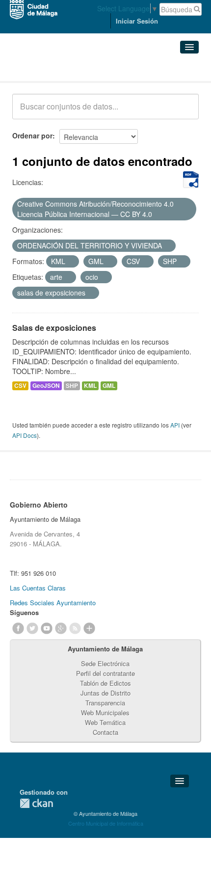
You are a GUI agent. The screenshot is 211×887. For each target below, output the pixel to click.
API (175, 425)
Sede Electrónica (105, 663)
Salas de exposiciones (54, 327)
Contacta (105, 732)
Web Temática (105, 722)
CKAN (36, 803)
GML (109, 385)
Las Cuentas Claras (38, 587)
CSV (20, 385)
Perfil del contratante (105, 673)
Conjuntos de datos (55, 69)
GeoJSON (46, 385)
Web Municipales (105, 712)
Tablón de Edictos (105, 683)
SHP (72, 385)
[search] (184, 112)
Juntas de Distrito (105, 693)
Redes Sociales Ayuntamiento (53, 602)
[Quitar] (157, 214)
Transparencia (105, 702)
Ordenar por (32, 135)
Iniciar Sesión (137, 21)
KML (90, 385)
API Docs (24, 435)
